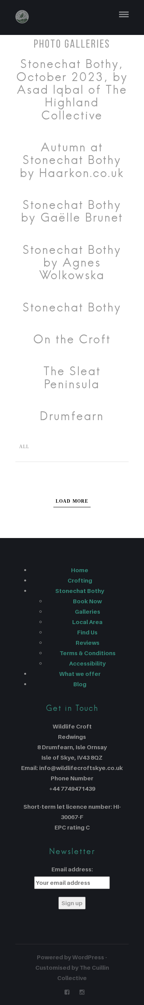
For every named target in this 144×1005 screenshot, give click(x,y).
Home (79, 569)
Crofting (80, 580)
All (24, 446)
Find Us (87, 632)
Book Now (87, 601)
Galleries (87, 611)
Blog (79, 683)
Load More (72, 501)
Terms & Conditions (88, 652)
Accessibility (87, 663)
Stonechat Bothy (79, 590)
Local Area (87, 621)
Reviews (87, 642)
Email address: (72, 869)
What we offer (80, 673)
